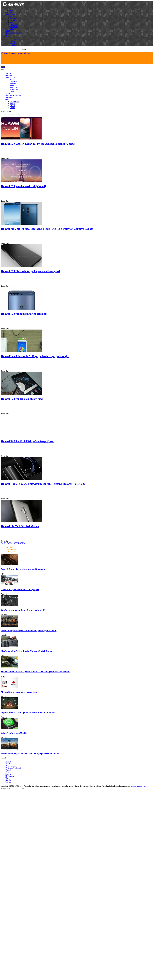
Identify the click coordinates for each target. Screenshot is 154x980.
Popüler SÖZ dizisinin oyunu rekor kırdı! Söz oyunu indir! (28, 712)
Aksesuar (13, 21)
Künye (12, 41)
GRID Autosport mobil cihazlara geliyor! (20, 589)
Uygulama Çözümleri (13, 33)
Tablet (12, 23)
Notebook (13, 19)
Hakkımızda (14, 39)
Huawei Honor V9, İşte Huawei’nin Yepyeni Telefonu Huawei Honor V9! (43, 483)
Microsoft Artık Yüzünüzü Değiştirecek (19, 692)
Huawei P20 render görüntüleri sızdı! (22, 398)
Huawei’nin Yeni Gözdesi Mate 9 (20, 526)
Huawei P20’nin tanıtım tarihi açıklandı (24, 313)
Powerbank (14, 27)
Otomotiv (8, 770)
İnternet (8, 762)
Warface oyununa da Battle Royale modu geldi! (23, 610)
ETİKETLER (10, 551)
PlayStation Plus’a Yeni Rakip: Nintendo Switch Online (26, 651)
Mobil (7, 31)
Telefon (12, 16)
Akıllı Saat (13, 25)
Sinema (8, 774)
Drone (12, 29)
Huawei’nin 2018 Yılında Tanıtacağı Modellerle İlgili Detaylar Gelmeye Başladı (47, 228)
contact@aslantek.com (138, 786)
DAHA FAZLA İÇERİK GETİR (13, 543)
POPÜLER (9, 547)
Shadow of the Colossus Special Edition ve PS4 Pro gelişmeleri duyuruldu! (35, 671)
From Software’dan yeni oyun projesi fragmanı (23, 569)
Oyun (7, 37)
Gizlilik (12, 43)
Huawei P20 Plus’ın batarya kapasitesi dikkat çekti (30, 271)
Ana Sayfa (9, 10)
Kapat (3, 67)
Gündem (8, 12)
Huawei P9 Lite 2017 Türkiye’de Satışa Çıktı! (27, 441)
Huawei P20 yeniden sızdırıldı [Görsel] (23, 186)
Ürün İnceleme (10, 14)
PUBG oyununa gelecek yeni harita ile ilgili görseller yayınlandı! (30, 753)
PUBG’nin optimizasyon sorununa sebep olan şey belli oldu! (28, 630)
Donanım (8, 35)
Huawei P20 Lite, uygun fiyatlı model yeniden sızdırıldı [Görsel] (38, 143)
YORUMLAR (10, 549)
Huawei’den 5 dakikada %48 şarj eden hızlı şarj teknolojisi (35, 356)
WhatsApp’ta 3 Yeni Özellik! (14, 733)
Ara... (24, 49)
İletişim (12, 45)
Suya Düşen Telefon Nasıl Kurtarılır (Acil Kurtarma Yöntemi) (23, 53)
